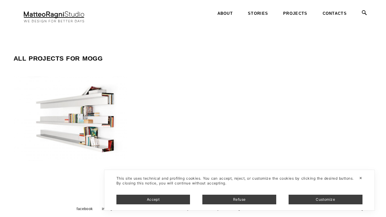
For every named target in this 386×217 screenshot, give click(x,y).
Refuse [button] (239, 199)
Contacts (335, 13)
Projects (295, 13)
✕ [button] (360, 178)
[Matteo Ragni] (54, 13)
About (225, 13)
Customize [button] (325, 199)
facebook (85, 209)
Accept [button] (153, 199)
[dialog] (239, 190)
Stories (258, 13)
